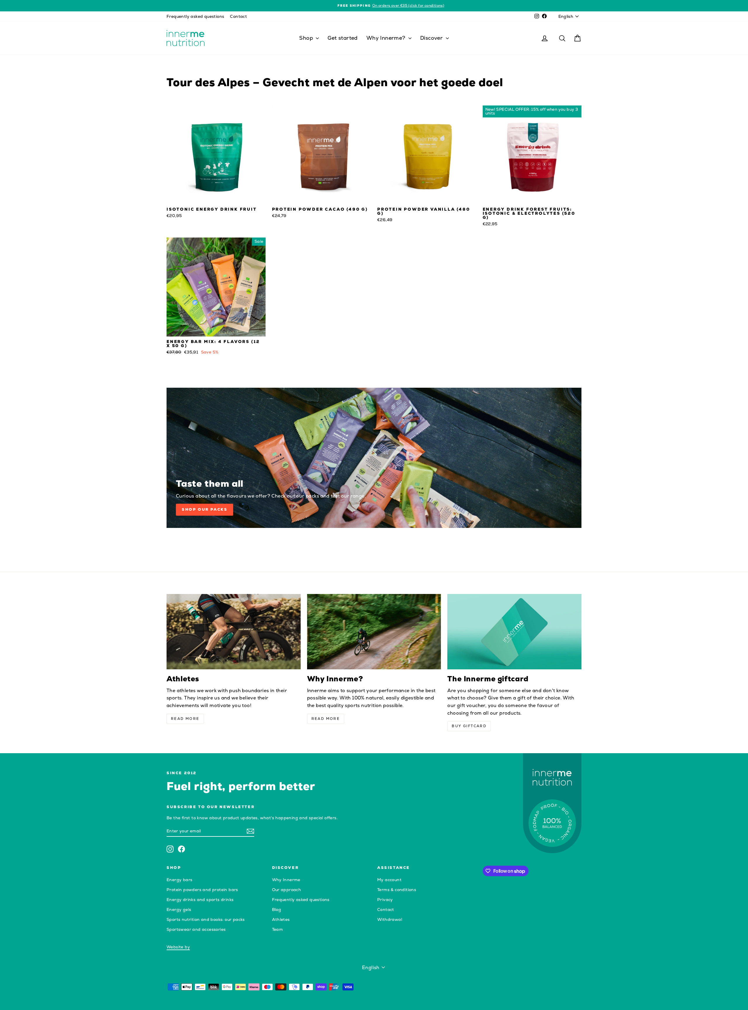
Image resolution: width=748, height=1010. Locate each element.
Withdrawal (389, 919)
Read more (185, 718)
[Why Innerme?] (374, 631)
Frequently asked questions (195, 16)
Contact (238, 16)
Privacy (385, 899)
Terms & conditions (396, 889)
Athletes (281, 919)
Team (277, 929)
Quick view (216, 198)
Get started (342, 37)
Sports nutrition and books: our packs (206, 919)
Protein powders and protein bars (202, 889)
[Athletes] (234, 631)
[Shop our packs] (374, 458)
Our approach (286, 889)
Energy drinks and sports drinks (200, 899)
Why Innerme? (386, 37)
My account (389, 879)
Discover (432, 37)
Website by (178, 947)
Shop (306, 37)
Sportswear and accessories (196, 929)
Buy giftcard (469, 726)
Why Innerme (286, 879)
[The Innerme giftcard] (514, 631)
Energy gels (179, 909)
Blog (276, 909)
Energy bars (179, 879)
